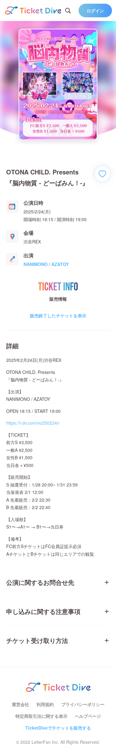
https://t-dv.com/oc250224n (32, 423)
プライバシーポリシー (83, 704)
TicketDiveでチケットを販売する (58, 728)
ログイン (95, 10)
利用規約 (45, 704)
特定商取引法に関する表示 (41, 716)
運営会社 (20, 704)
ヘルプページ (88, 716)
